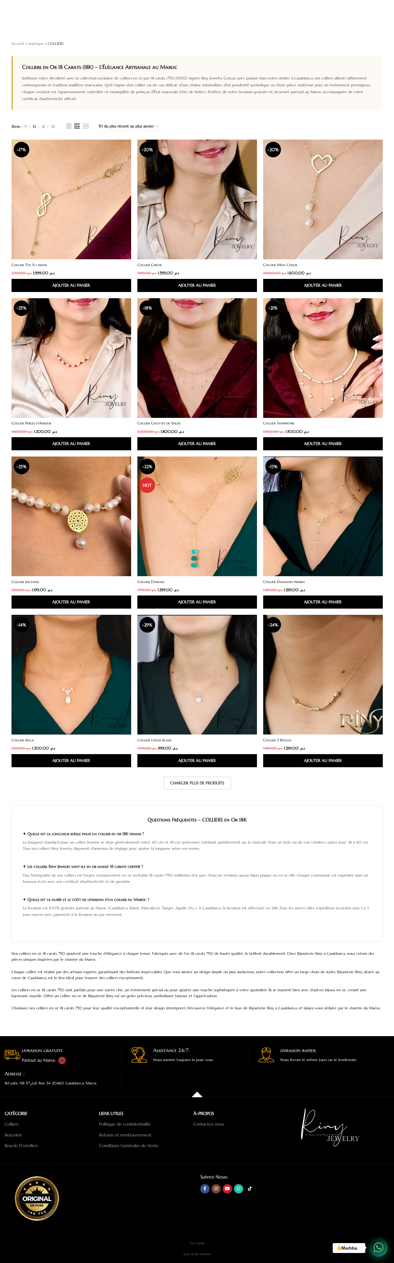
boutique (36, 43)
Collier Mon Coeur (280, 264)
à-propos (203, 1113)
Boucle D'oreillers (21, 1145)
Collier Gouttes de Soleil (159, 423)
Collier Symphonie (278, 423)
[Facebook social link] (205, 1188)
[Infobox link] (63, 1055)
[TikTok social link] (249, 1188)
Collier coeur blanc (154, 740)
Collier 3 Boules (277, 740)
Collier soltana (25, 581)
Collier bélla (23, 740)
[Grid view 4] (85, 126)
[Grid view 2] (68, 126)
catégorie (16, 1113)
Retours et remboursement (125, 1134)
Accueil (18, 43)
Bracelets (13, 1134)
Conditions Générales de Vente (129, 1145)
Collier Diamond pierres (284, 581)
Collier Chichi (149, 264)
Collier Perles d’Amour (31, 423)
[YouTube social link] (227, 1188)
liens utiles (111, 1113)
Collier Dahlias (150, 581)
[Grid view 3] (76, 126)
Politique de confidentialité (125, 1124)
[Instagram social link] (216, 1188)
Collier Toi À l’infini (29, 264)
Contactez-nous (208, 1124)
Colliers (11, 1124)
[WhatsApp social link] (238, 1188)
